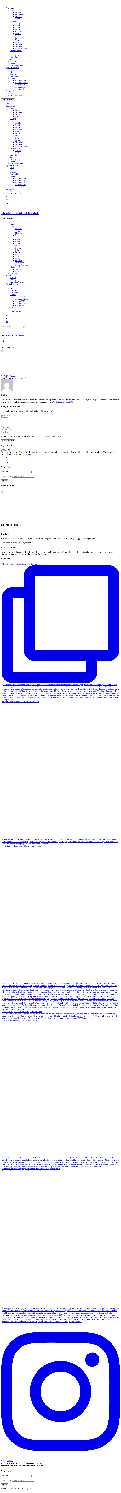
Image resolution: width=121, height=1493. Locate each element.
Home (8, 6)
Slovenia (18, 44)
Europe (13, 21)
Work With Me (16, 95)
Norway (18, 40)
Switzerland (19, 46)
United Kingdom (21, 49)
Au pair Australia (21, 83)
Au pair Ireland (20, 89)
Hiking (13, 63)
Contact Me (10, 91)
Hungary (18, 32)
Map (12, 70)
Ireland (17, 36)
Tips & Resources (12, 68)
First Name (5, 472)
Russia (17, 19)
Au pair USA (20, 85)
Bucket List (14, 76)
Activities (9, 59)
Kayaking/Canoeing (17, 66)
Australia (13, 57)
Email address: (6, 476)
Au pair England (21, 80)
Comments (13, 376)
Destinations (10, 8)
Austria (18, 25)
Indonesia (18, 12)
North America (16, 51)
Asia (12, 10)
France (17, 29)
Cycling (13, 61)
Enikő (4, 376)
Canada (18, 53)
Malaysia (18, 17)
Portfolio (13, 93)
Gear (12, 72)
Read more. (28, 454)
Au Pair (13, 78)
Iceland (18, 34)
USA (17, 55)
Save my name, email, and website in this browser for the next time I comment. (33, 436)
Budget (13, 74)
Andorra (18, 23)
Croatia (18, 27)
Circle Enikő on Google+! (63, 402)
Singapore (19, 14)
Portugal (18, 42)
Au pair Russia (20, 87)
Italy (16, 38)
